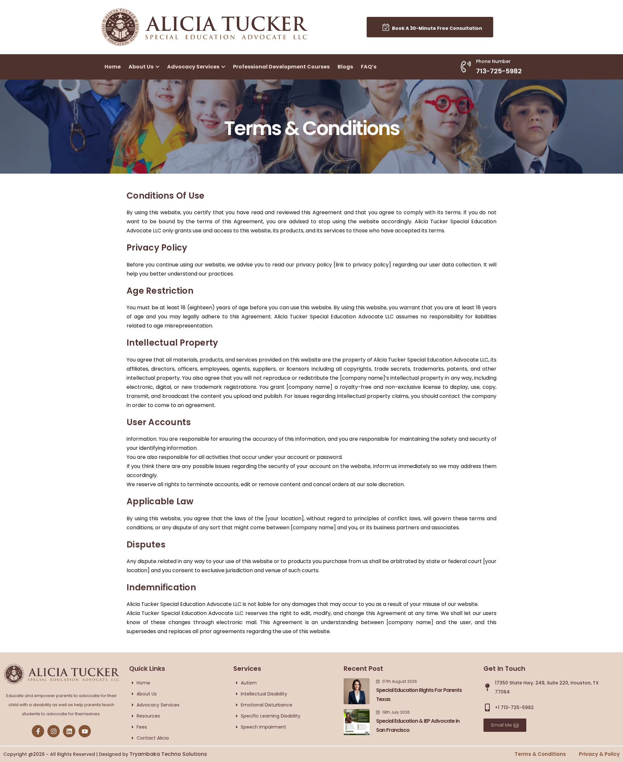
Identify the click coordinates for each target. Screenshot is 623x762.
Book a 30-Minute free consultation (435, 28)
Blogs (345, 66)
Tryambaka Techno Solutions (168, 754)
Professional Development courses (281, 66)
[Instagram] (53, 731)
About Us (141, 66)
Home (112, 66)
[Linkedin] (69, 731)
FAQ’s (368, 66)
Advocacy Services (193, 66)
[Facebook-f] (38, 731)
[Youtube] (85, 731)
